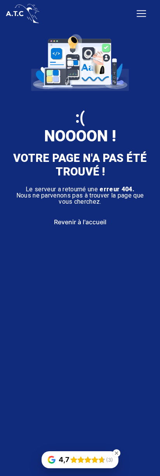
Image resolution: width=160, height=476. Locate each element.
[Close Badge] (116, 453)
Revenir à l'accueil (80, 222)
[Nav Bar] (141, 13)
